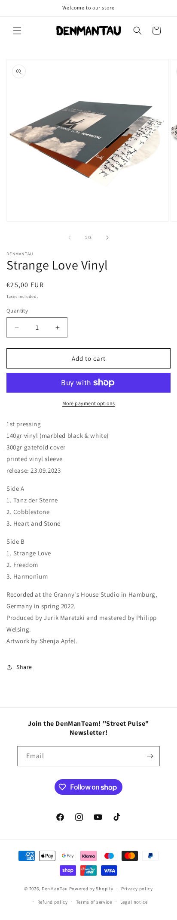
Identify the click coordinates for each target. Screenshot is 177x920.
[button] (17, 30)
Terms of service (94, 902)
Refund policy (52, 902)
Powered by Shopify (91, 889)
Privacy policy (137, 889)
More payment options (88, 403)
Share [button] (24, 667)
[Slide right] (107, 237)
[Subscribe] (149, 756)
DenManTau (55, 889)
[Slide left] (69, 237)
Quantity (17, 310)
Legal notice (134, 902)
